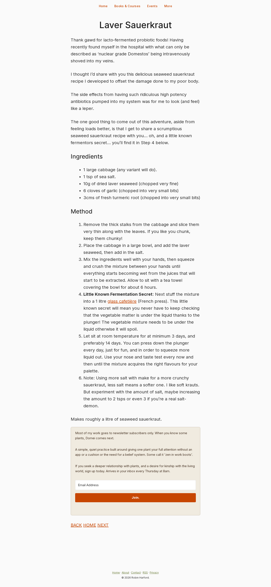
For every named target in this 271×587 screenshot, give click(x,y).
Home (103, 6)
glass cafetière (122, 301)
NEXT (103, 525)
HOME (89, 525)
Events (152, 6)
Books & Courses (127, 6)
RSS (145, 572)
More (168, 6)
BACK (76, 525)
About (125, 572)
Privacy (154, 572)
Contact (136, 572)
